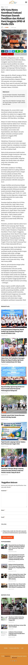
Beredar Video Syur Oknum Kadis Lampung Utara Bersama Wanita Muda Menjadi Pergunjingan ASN (17, 585)
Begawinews (7, 656)
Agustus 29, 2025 (6, 613)
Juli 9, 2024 (11, 628)
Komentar (4, 490)
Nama (3, 510)
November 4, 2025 (12, 580)
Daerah (6, 7)
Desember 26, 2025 (12, 551)
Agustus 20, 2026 (5, 446)
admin (6, 27)
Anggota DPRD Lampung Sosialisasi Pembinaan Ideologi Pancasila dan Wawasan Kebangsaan (12, 609)
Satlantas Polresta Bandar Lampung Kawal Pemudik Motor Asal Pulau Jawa (17, 633)
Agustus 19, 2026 (5, 419)
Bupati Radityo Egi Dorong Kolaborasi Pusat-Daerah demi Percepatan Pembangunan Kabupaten (12, 388)
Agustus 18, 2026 (5, 364)
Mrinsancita (14, 657)
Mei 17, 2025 (11, 589)
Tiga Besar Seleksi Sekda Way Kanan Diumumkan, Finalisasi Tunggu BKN (16, 618)
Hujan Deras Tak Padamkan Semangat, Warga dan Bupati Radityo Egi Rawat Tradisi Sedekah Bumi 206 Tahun (14, 102)
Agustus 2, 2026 (5, 335)
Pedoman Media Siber (14, 648)
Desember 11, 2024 (12, 571)
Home (2, 7)
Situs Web (3, 524)
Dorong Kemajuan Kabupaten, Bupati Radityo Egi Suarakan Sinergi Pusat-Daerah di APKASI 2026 (14, 96)
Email (3, 517)
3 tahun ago (13, 27)
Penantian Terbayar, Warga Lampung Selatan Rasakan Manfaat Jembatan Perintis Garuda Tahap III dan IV (12, 470)
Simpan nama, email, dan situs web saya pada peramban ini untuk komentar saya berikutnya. (15, 531)
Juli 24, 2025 (11, 622)
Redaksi (6, 648)
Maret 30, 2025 (12, 561)
